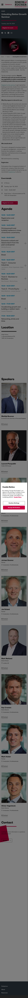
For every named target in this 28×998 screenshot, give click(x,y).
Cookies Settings (14, 503)
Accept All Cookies (14, 507)
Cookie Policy (17, 497)
